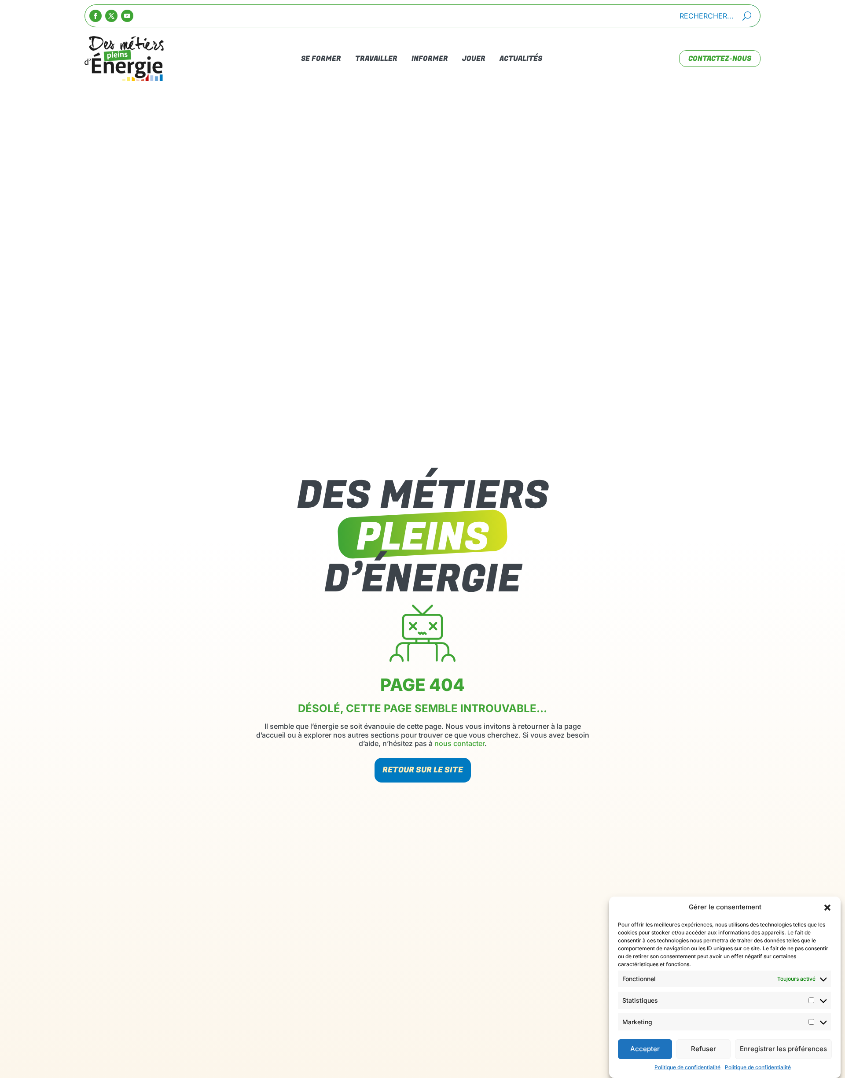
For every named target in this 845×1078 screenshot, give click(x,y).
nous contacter (459, 743)
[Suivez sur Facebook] (95, 16)
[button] (827, 907)
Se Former (321, 58)
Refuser (703, 1049)
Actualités (521, 58)
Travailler (376, 58)
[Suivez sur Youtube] (127, 16)
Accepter (645, 1049)
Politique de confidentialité (687, 1067)
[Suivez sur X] (111, 16)
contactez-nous (719, 58)
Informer (429, 58)
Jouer (473, 58)
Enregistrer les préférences (783, 1049)
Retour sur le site (422, 770)
